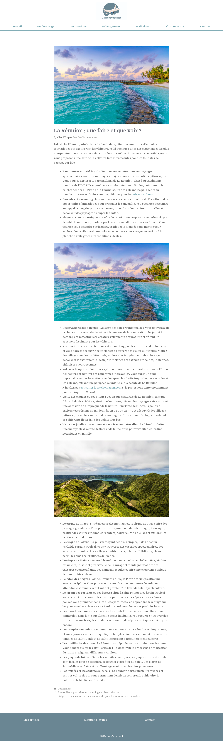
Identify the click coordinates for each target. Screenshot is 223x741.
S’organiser (173, 26)
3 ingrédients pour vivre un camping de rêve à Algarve (88, 692)
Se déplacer (143, 26)
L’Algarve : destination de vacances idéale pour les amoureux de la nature (99, 696)
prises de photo (142, 194)
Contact (205, 26)
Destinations (78, 26)
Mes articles (32, 720)
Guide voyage (45, 26)
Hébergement (111, 26)
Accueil (17, 26)
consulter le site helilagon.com (101, 387)
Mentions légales (95, 720)
